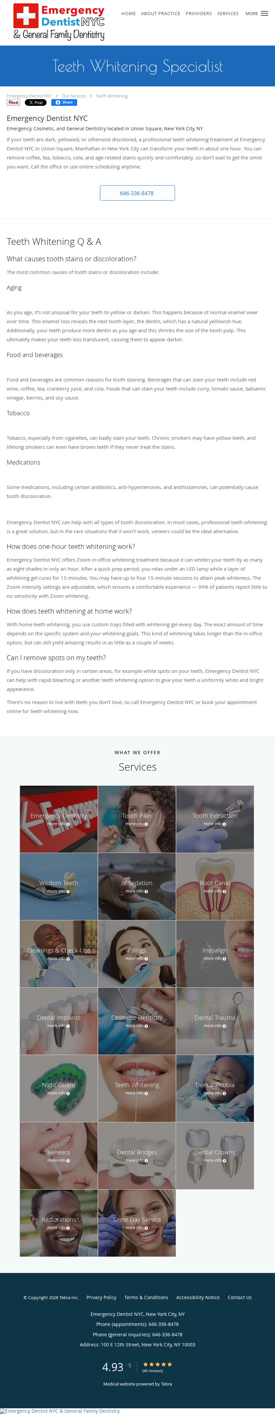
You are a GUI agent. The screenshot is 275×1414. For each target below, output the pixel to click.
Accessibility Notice (198, 1297)
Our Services (74, 96)
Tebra (166, 1384)
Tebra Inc (68, 1297)
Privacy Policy (101, 1297)
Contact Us (240, 1297)
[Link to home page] (52, 23)
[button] (264, 13)
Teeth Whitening (112, 96)
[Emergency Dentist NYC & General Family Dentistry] (137, 1411)
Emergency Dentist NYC (29, 96)
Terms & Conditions (146, 1297)
